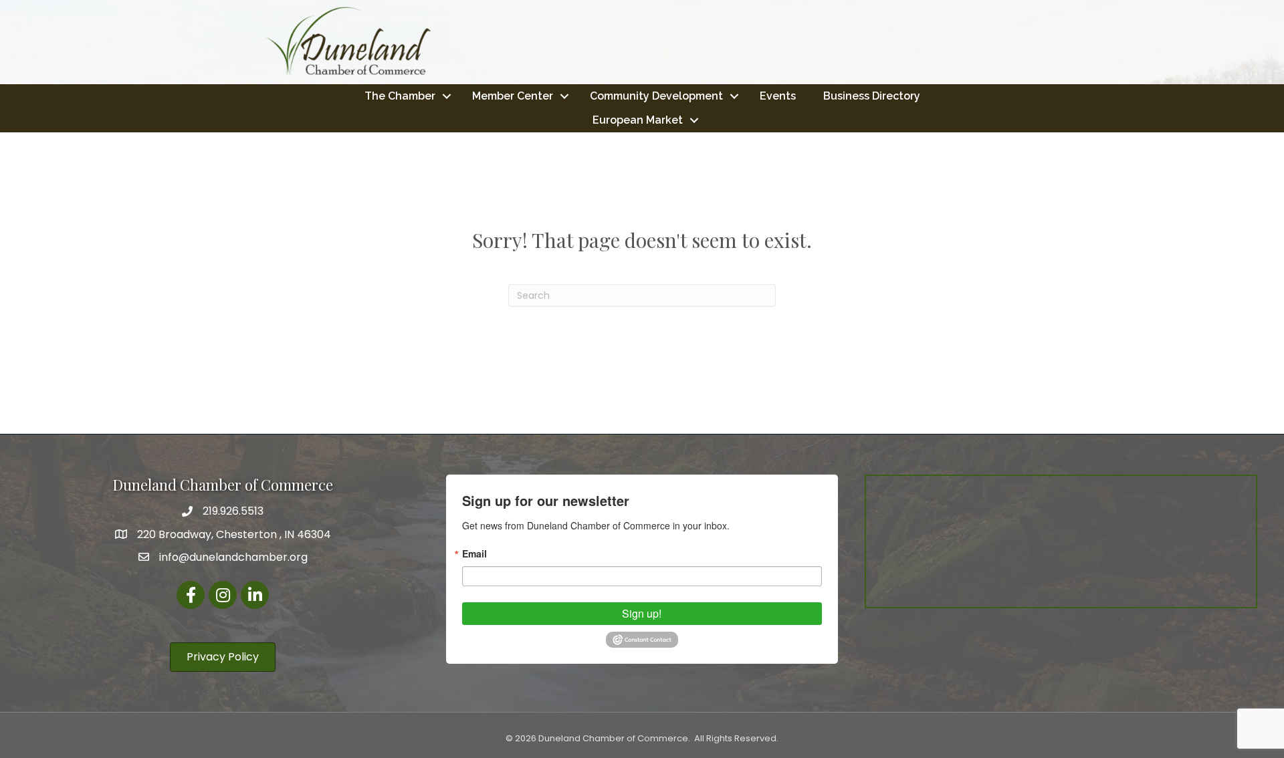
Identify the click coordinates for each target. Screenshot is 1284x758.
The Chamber (399, 96)
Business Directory (871, 96)
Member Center (512, 96)
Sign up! (641, 613)
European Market (638, 120)
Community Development (656, 96)
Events (778, 96)
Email (474, 553)
